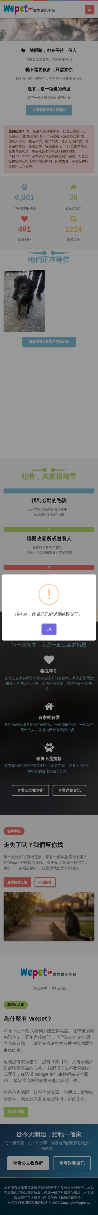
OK (49, 629)
